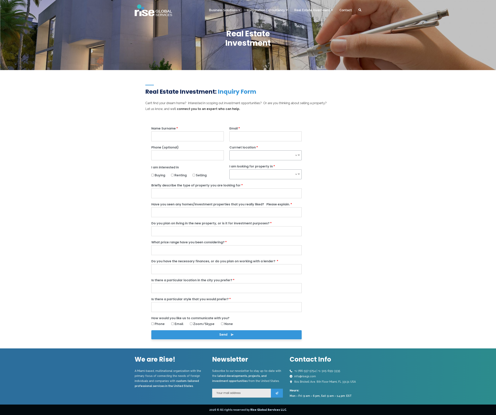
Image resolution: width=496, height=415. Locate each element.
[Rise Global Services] (153, 10)
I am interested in (165, 167)
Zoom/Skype (206, 324)
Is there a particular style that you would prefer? (190, 299)
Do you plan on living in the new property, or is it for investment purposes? (210, 223)
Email (233, 128)
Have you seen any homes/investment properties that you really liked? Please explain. (220, 204)
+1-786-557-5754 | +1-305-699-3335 (317, 370)
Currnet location (242, 147)
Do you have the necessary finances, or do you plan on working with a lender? (213, 261)
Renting (182, 175)
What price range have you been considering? (188, 242)
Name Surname (163, 128)
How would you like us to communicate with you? (190, 318)
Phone (162, 324)
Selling (201, 175)
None (228, 324)
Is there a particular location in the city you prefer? (191, 280)
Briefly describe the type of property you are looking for (196, 185)
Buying (162, 175)
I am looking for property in (251, 166)
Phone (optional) (165, 147)
